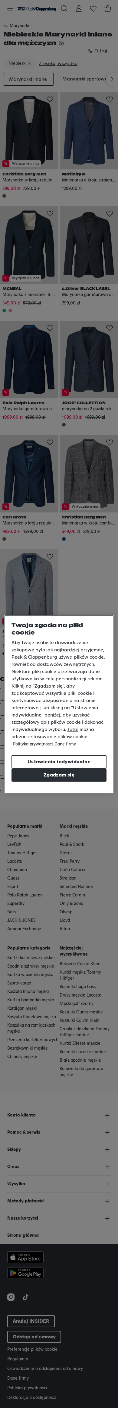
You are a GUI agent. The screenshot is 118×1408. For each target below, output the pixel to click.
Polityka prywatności (33, 744)
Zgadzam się (59, 775)
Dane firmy (65, 744)
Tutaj (72, 729)
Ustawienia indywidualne (59, 761)
